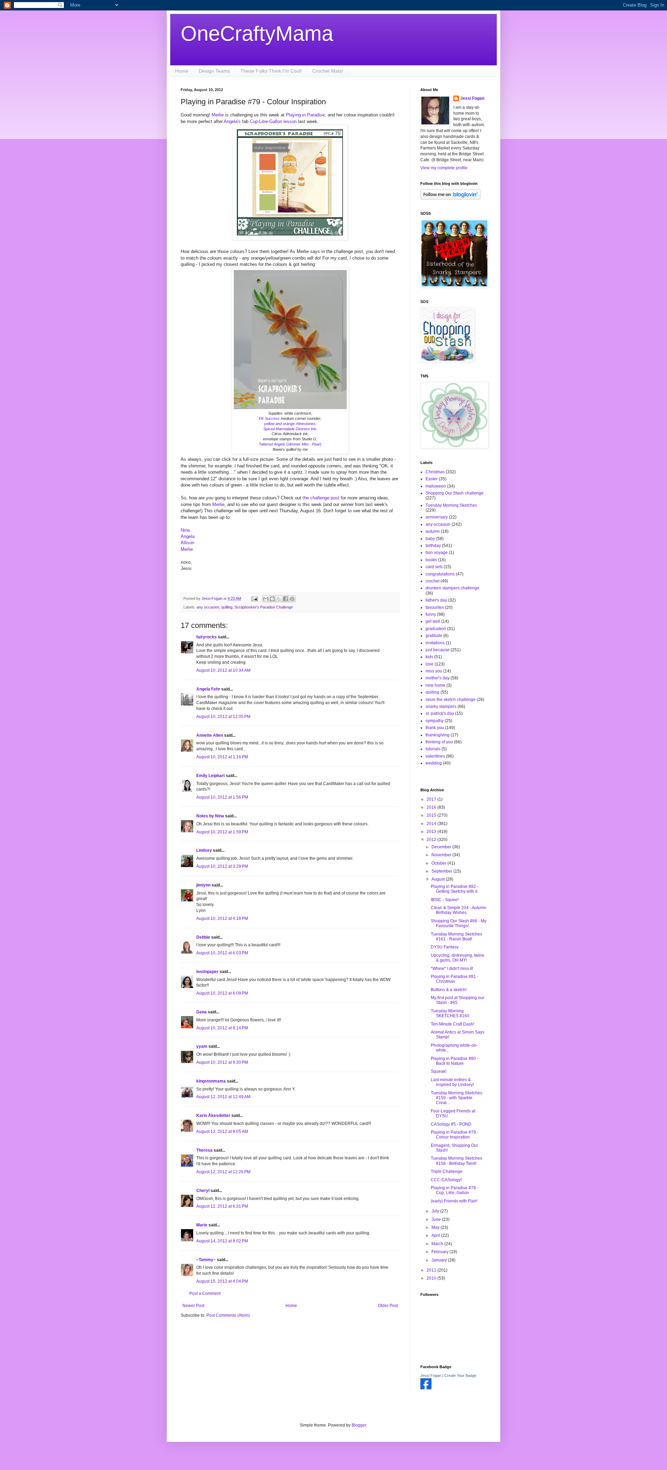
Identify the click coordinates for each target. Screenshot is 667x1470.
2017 (432, 799)
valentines (435, 756)
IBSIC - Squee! (445, 899)
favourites (435, 607)
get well (433, 621)
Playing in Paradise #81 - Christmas (454, 979)
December (441, 846)
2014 (432, 823)
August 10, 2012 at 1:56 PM (222, 797)
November (441, 854)
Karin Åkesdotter (213, 1115)
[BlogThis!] (272, 598)
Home (181, 71)
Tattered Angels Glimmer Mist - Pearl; (290, 444)
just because (438, 649)
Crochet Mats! (327, 71)
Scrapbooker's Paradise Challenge (263, 607)
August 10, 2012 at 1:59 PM (222, 832)
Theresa (204, 1150)
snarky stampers (441, 706)
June (436, 1219)
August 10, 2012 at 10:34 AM (223, 670)
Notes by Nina (210, 816)
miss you (434, 671)
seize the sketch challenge (451, 699)
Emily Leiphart (210, 775)
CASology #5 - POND (451, 1124)
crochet (432, 581)
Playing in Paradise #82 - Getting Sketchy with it (454, 889)
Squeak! (438, 1071)
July (435, 1211)
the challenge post (321, 497)
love (430, 664)
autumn (433, 531)
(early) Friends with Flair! (454, 1201)
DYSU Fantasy (445, 947)
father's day (436, 600)
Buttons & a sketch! (449, 989)
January (439, 1260)
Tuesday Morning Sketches (451, 505)
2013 (432, 831)
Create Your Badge (460, 1375)
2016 (432, 807)
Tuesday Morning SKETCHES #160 (450, 1013)
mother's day (438, 678)
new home (435, 685)
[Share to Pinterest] (292, 598)
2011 (432, 1270)
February (440, 1251)
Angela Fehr (208, 689)
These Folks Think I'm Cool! (271, 71)
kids (429, 656)
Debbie (203, 937)
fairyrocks (206, 637)
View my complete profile (444, 167)
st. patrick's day (440, 713)
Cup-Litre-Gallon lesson (273, 121)
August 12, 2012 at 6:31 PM (222, 1206)
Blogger (359, 1425)
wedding (434, 763)
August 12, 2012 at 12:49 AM (223, 1096)
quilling (226, 607)
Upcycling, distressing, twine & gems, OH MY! (457, 958)
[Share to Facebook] (285, 598)
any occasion (208, 607)
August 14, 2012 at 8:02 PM (222, 1241)
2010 (432, 1278)
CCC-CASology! (446, 1179)
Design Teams (214, 71)
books (431, 559)
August (438, 879)
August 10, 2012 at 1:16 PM (222, 756)
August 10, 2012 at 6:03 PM (222, 952)
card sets (434, 566)
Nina (185, 530)
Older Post (388, 1305)
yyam (201, 1046)
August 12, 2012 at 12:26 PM (223, 1171)
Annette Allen (209, 735)
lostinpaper (207, 971)
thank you (435, 727)
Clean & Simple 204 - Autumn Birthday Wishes (458, 910)
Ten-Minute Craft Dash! (452, 1024)
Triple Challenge (446, 1171)
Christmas (435, 471)
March (437, 1243)
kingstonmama (211, 1081)
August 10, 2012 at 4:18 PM (222, 918)
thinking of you (439, 742)
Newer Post (193, 1305)
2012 (432, 839)
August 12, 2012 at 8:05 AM (222, 1131)
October (439, 863)
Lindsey (204, 850)
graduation (436, 628)
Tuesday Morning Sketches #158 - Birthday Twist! (456, 1161)
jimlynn (203, 885)
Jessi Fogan (472, 98)
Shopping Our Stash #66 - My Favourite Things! (458, 923)
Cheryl (202, 1190)
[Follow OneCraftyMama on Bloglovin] (450, 198)
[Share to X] (278, 598)
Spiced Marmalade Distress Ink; (290, 429)
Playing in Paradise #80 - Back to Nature (454, 1061)
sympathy (435, 720)
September (442, 871)
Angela (188, 536)
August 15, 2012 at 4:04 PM (222, 1281)
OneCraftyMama (257, 33)
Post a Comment (205, 1293)
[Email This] (265, 598)
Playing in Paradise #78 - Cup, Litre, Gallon (454, 1190)
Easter (432, 478)
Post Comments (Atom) (228, 1315)
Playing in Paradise (305, 114)
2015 (432, 815)
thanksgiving (438, 735)
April (436, 1235)
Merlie (218, 114)
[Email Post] (254, 598)
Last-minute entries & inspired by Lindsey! (452, 1082)
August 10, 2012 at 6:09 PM (222, 993)
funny (431, 614)
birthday (433, 545)
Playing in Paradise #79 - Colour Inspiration (454, 1135)
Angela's (232, 121)
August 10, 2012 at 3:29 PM (222, 866)
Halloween (436, 486)
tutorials (433, 748)
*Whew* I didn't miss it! (452, 968)
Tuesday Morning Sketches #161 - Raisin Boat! (456, 936)
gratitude (434, 635)
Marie (201, 1225)
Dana (201, 1012)
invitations (435, 642)
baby (430, 538)
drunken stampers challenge (452, 588)
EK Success (269, 418)
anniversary (437, 517)
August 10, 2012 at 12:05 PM (223, 716)
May (435, 1227)
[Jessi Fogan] (425, 1388)
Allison (187, 542)
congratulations (440, 574)
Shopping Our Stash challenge (455, 493)
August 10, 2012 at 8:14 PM (222, 1028)
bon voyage (437, 552)
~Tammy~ (206, 1259)
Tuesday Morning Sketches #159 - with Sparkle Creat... (456, 1098)
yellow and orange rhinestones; (290, 424)
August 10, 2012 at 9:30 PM (222, 1062)
